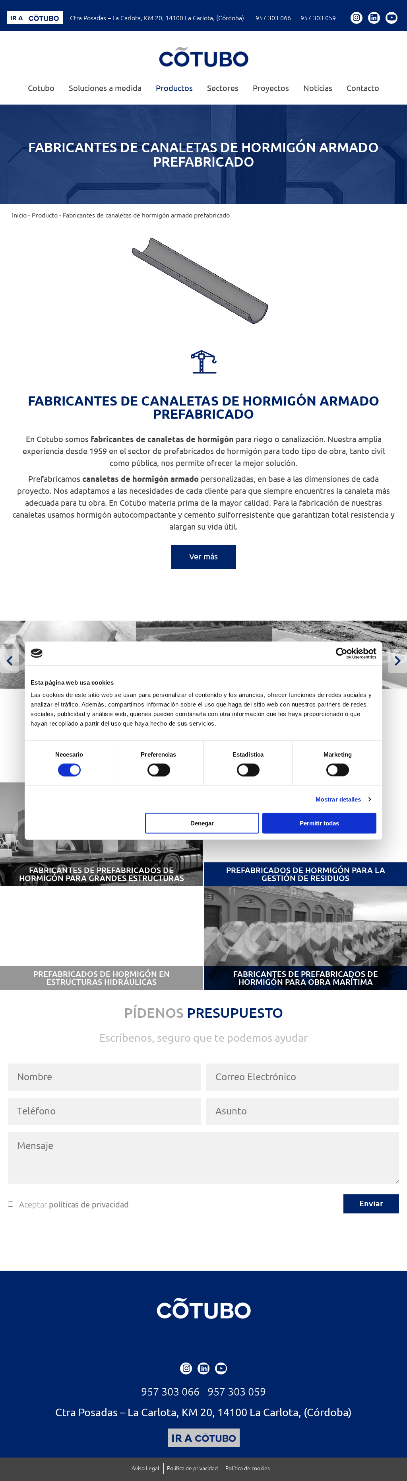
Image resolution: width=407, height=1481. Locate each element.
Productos (174, 88)
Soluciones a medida (105, 88)
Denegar (202, 823)
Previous (9, 661)
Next (397, 661)
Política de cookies (247, 1468)
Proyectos (271, 88)
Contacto (363, 88)
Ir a (16, 17)
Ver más (203, 556)
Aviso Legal (145, 1468)
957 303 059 (318, 17)
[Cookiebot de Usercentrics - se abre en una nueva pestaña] (341, 653)
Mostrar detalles (338, 799)
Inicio (19, 215)
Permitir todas (319, 823)
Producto (45, 215)
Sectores (222, 88)
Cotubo (41, 88)
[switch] (158, 769)
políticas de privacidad (89, 1205)
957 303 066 (273, 17)
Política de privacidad (192, 1468)
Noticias (317, 88)
